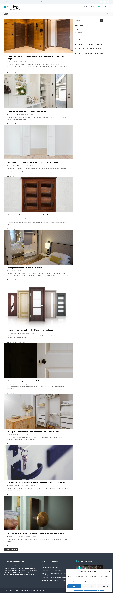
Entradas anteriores (11, 550)
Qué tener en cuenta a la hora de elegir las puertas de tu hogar (33, 162)
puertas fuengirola (45, 72)
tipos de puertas (21, 342)
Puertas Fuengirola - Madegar (28, 61)
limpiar (19, 123)
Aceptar (74, 586)
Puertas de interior (35, 72)
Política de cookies (78, 590)
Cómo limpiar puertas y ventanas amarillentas (26, 111)
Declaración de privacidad (90, 590)
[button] (109, 571)
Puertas (12, 72)
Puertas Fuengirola (90, 6)
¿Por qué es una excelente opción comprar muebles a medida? (33, 432)
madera (18, 229)
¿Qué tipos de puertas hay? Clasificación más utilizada (30, 330)
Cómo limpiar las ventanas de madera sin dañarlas (28, 215)
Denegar (89, 586)
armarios (19, 280)
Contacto (106, 6)
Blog (99, 6)
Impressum (101, 590)
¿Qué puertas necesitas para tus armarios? (25, 268)
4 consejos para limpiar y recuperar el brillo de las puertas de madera (36, 533)
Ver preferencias (103, 586)
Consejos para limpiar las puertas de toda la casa (27, 381)
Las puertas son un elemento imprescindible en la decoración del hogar (37, 483)
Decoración (12, 444)
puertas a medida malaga (23, 72)
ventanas (24, 123)
